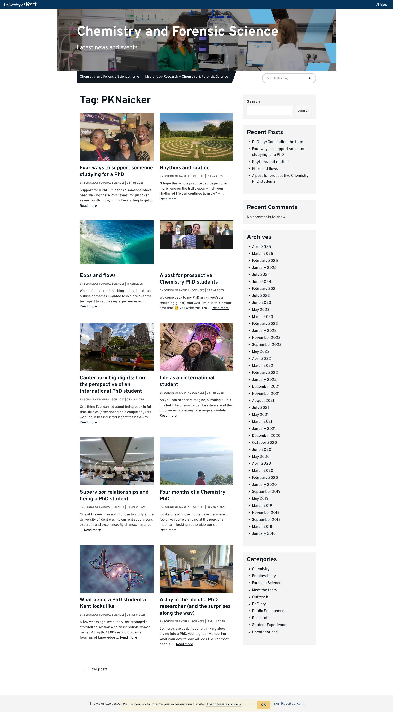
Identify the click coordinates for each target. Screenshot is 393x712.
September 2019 (266, 491)
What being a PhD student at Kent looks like (114, 603)
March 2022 (262, 365)
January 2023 (264, 330)
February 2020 (265, 477)
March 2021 (262, 421)
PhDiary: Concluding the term (277, 142)
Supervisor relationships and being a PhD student (114, 495)
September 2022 (267, 344)
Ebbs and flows (98, 275)
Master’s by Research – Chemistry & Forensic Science (186, 77)
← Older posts (95, 669)
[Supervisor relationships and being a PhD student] (117, 464)
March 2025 (262, 253)
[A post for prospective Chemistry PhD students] (196, 234)
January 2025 (264, 267)
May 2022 (261, 351)
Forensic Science (266, 583)
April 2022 (261, 358)
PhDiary (259, 604)
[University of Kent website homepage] (21, 4)
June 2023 (261, 302)
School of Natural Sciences (104, 183)
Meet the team (264, 590)
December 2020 (266, 435)
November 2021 (266, 393)
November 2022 (266, 337)
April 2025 (261, 246)
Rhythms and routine (185, 168)
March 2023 (262, 316)
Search (253, 101)
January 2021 (264, 428)
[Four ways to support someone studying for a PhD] (117, 140)
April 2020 (261, 463)
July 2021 (260, 407)
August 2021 (263, 400)
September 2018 (266, 519)
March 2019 (262, 505)
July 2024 (261, 274)
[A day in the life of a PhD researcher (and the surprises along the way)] (196, 572)
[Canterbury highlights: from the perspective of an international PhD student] (117, 347)
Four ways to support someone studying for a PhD (116, 171)
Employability (264, 576)
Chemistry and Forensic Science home (109, 77)
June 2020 (261, 449)
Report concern (292, 703)
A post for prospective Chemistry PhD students (189, 279)
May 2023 (260, 309)
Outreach (260, 597)
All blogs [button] (381, 4)
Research (260, 618)
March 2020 (262, 470)
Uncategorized (265, 632)
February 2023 (265, 323)
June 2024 (261, 281)
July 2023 (261, 295)
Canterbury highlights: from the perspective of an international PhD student (113, 385)
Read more (88, 206)
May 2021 (260, 414)
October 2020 (264, 442)
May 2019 (260, 498)
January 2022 (264, 379)
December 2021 (265, 386)
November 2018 (266, 512)
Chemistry (261, 569)
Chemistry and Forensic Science (178, 32)
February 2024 (265, 288)
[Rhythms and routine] (196, 139)
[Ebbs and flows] (117, 242)
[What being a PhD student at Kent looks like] (117, 571)
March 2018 (262, 526)
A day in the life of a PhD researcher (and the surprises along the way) (195, 607)
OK (263, 705)
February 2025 (265, 260)
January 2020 (264, 484)
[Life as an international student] (196, 350)
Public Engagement (269, 611)
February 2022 (265, 372)
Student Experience (269, 625)
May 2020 (261, 456)
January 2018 (264, 533)
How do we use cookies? (223, 704)
